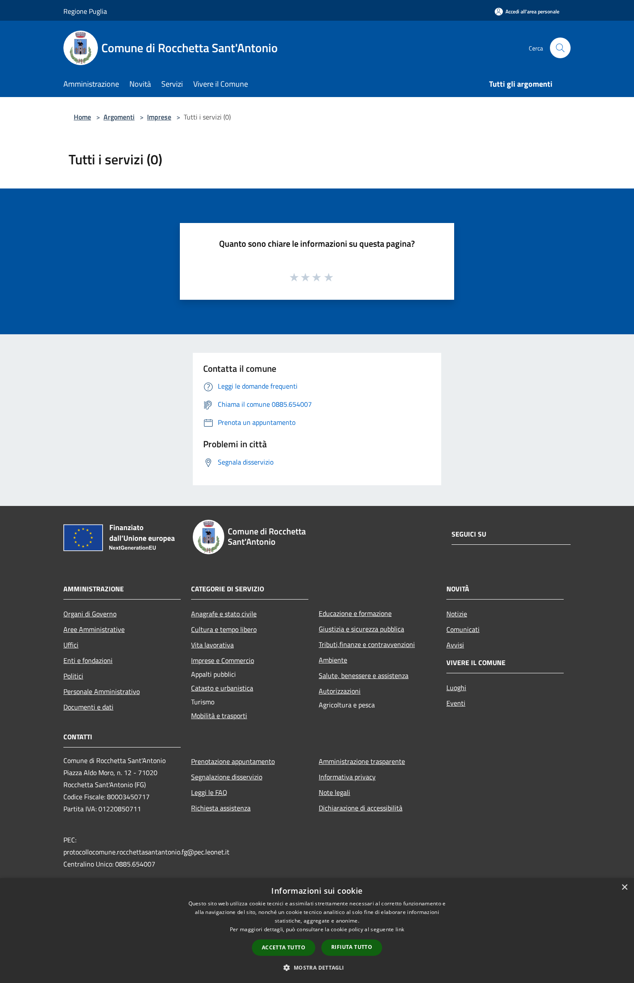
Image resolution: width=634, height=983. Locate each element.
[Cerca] (560, 48)
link (399, 929)
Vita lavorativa (212, 645)
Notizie (456, 614)
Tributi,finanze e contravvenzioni (367, 644)
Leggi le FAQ (209, 792)
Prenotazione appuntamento (233, 761)
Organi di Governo (89, 614)
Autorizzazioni (340, 691)
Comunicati (463, 629)
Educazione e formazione (355, 613)
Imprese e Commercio (222, 660)
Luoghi (456, 687)
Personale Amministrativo (101, 691)
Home (82, 117)
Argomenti (119, 117)
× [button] (624, 887)
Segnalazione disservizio (226, 777)
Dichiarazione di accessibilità (360, 808)
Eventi (455, 703)
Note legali (334, 792)
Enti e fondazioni (88, 660)
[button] (317, 967)
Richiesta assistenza (221, 808)
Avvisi (455, 645)
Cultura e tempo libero (224, 629)
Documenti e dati (88, 707)
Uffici (70, 645)
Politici (73, 676)
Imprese (159, 117)
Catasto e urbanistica (222, 688)
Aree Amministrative (94, 629)
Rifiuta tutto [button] (351, 947)
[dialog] (317, 930)
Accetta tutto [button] (283, 947)
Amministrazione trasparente (362, 761)
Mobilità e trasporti (219, 715)
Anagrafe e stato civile (224, 614)
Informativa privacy (347, 777)
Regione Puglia (85, 11)
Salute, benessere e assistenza (363, 675)
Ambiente (333, 660)
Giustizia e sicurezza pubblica (361, 629)
